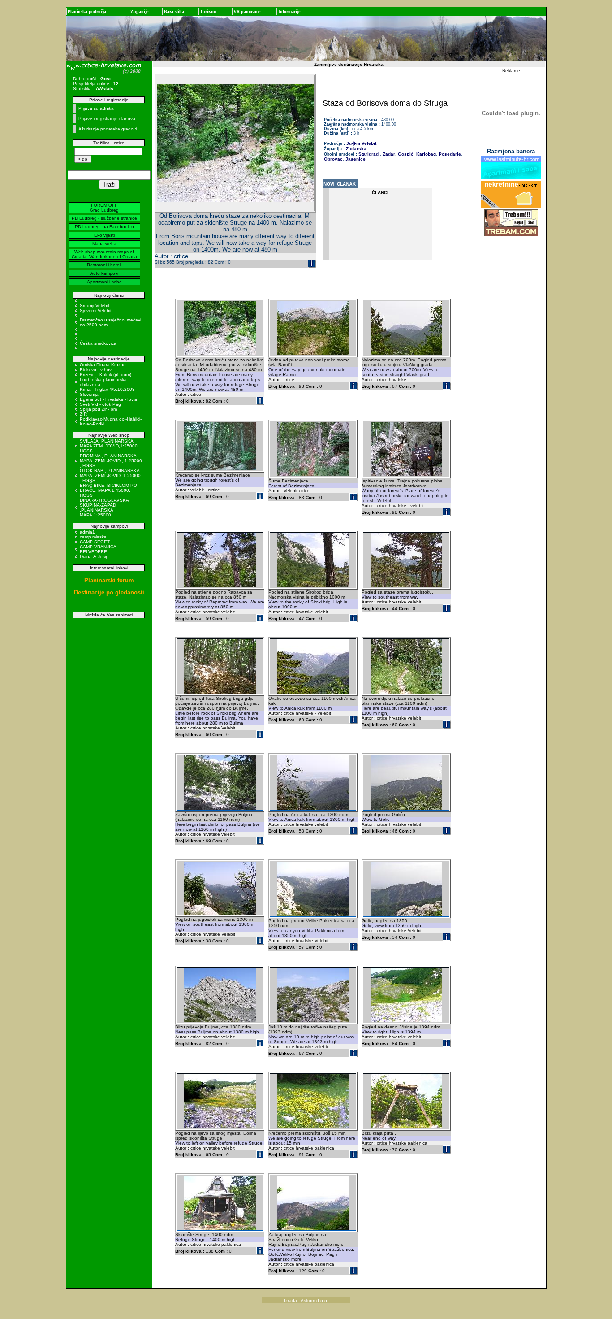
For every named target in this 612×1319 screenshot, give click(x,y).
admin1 (87, 531)
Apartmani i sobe (104, 281)
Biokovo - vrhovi (96, 369)
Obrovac (333, 158)
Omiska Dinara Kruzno (103, 364)
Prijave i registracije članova (106, 118)
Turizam (208, 11)
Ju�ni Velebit (361, 143)
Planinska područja (87, 11)
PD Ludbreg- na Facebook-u (104, 226)
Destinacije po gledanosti (109, 592)
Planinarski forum (109, 580)
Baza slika (174, 11)
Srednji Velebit (94, 305)
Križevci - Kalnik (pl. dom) (105, 374)
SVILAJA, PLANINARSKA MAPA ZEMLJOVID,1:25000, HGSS (109, 445)
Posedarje (449, 154)
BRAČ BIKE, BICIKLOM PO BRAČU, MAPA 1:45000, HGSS (108, 490)
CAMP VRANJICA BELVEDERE (98, 549)
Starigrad (368, 154)
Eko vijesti (104, 235)
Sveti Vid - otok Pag (100, 404)
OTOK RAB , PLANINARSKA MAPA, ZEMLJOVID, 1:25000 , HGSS (110, 475)
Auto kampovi (104, 273)
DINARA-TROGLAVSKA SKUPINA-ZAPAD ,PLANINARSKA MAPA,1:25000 (104, 507)
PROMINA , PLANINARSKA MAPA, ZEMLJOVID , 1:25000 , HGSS (111, 460)
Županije (139, 11)
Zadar (388, 154)
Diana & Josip (94, 556)
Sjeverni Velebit (96, 310)
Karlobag (425, 154)
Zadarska (356, 148)
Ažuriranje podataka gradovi (107, 128)
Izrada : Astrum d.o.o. (306, 1300)
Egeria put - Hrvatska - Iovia (108, 399)
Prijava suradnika (96, 108)
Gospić (405, 154)
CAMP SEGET (95, 541)
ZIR (83, 414)
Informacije (289, 11)
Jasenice (355, 158)
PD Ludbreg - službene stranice (104, 218)
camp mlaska (93, 536)
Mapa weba (104, 243)
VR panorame (246, 11)
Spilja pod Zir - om (98, 409)
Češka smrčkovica (98, 343)
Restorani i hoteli (104, 264)
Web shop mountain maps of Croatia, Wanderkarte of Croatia (104, 254)
